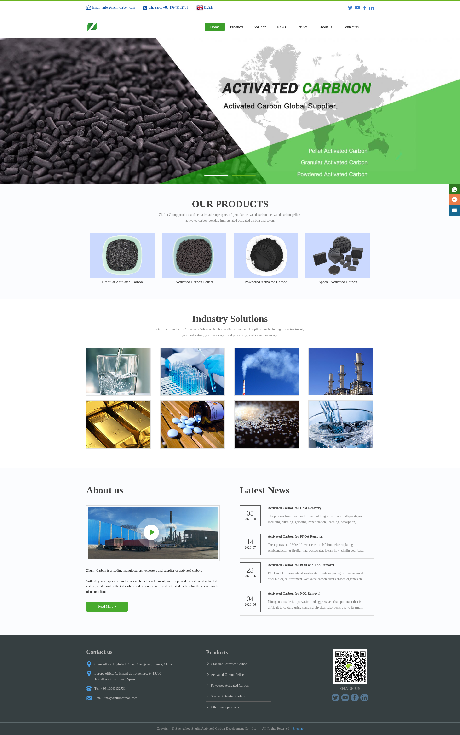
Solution (260, 27)
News (281, 27)
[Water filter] (341, 424)
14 (250, 542)
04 (250, 599)
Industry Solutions (230, 318)
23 (250, 570)
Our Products (230, 204)
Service (302, 27)
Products (236, 27)
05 (250, 513)
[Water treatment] (118, 372)
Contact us (351, 27)
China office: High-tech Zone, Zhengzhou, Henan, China (133, 664)
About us (325, 27)
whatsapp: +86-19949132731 (168, 7)
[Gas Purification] (267, 372)
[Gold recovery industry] (118, 424)
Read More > (107, 606)
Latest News (265, 490)
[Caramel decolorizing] (267, 424)
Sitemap (298, 728)
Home (214, 27)
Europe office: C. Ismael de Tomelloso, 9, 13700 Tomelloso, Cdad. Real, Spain (127, 676)
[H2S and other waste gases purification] (341, 371)
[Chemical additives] (192, 372)
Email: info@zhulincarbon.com (113, 7)
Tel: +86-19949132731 (110, 688)
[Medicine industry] (192, 424)
